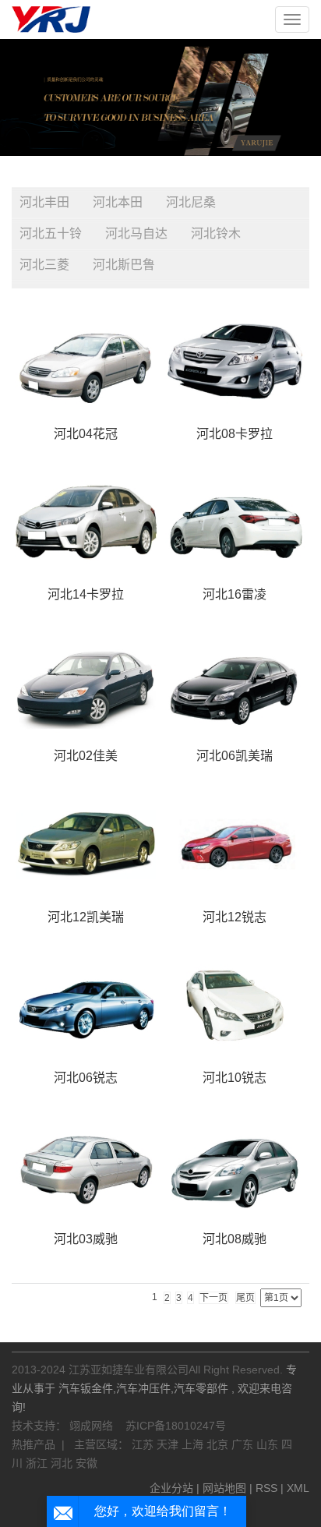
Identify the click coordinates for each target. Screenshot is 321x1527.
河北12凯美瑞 (86, 917)
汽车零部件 (201, 1388)
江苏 (144, 1444)
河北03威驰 (86, 1239)
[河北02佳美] (86, 683)
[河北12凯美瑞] (86, 844)
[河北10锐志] (235, 1006)
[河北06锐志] (86, 1006)
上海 (194, 1444)
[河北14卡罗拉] (86, 522)
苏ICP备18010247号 (175, 1425)
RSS (266, 1488)
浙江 (38, 1463)
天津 (169, 1444)
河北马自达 (136, 233)
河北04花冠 (86, 433)
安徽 (86, 1463)
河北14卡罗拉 (86, 594)
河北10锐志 (234, 1077)
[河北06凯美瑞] (235, 683)
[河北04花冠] (86, 361)
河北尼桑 (191, 202)
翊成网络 (92, 1425)
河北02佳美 (86, 755)
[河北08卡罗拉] (235, 361)
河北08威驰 (234, 1239)
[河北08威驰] (235, 1166)
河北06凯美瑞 (234, 755)
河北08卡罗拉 (234, 433)
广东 (243, 1444)
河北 (63, 1463)
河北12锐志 (234, 917)
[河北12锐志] (235, 844)
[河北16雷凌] (235, 522)
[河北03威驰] (86, 1166)
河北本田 (118, 202)
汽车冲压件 (143, 1388)
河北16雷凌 (234, 594)
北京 (218, 1444)
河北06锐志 (86, 1077)
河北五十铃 (50, 233)
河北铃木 (216, 233)
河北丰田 (44, 202)
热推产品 (33, 1444)
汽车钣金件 (85, 1388)
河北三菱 (44, 264)
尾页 (245, 1297)
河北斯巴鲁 (124, 264)
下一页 (213, 1297)
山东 (268, 1444)
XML (298, 1488)
